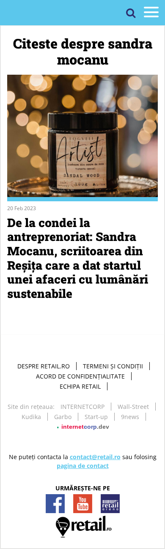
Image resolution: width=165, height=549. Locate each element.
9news (130, 417)
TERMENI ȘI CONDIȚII (113, 366)
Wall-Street (133, 407)
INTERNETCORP (82, 407)
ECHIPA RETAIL (80, 386)
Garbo (63, 417)
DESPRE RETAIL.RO (43, 366)
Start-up (96, 417)
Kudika (31, 417)
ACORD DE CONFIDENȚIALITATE (80, 376)
